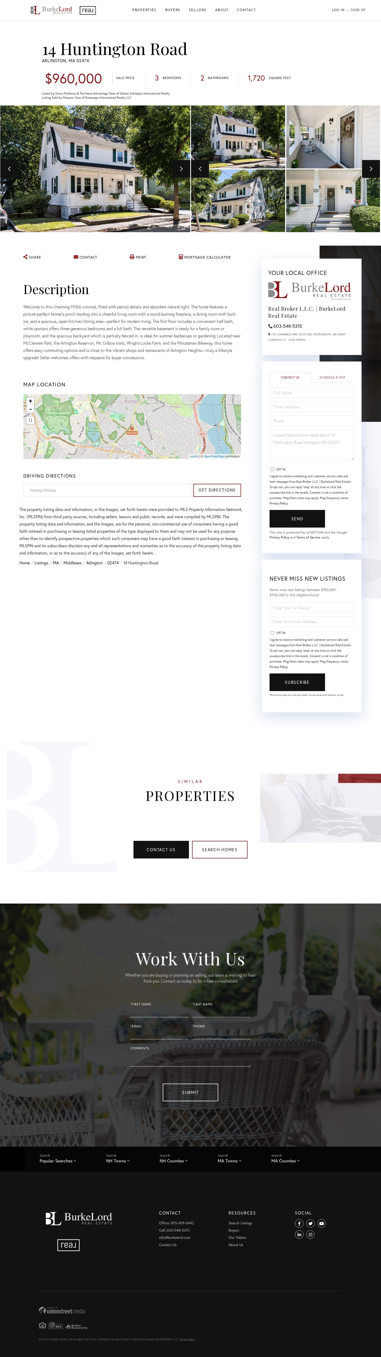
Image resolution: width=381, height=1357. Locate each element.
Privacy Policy (278, 503)
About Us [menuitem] (236, 1244)
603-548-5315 (287, 326)
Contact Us (277, 340)
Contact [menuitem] (246, 10)
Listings (41, 562)
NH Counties (172, 1161)
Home (24, 562)
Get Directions (217, 490)
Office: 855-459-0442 (176, 1222)
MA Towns (228, 1161)
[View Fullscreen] (30, 420)
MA (56, 562)
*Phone (199, 1026)
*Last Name (203, 1004)
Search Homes (220, 849)
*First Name (140, 1004)
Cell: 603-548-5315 (174, 1230)
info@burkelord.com (174, 1237)
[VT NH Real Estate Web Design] (190, 1310)
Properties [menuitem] (144, 10)
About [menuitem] (221, 10)
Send (297, 518)
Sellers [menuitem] (197, 10)
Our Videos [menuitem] (237, 1237)
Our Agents (297, 340)
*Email (136, 1026)
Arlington (94, 562)
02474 (113, 562)
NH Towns (116, 1161)
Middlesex (73, 562)
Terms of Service (308, 537)
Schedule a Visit (332, 377)
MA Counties (283, 1161)
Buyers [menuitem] (172, 10)
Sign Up (358, 10)
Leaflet (194, 456)
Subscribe (297, 682)
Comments (139, 1048)
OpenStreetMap (214, 456)
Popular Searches (56, 1161)
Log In (338, 10)
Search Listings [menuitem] (240, 1222)
